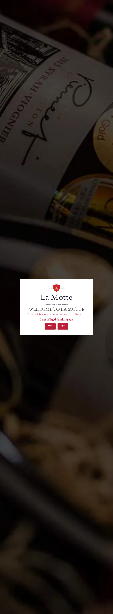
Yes (50, 326)
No (63, 326)
